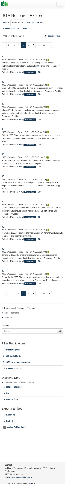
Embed (9, 421)
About (25, 28)
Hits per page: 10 (14, 387)
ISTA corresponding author (18, 362)
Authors (30, 22)
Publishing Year (13, 350)
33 (44, 45)
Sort (8, 393)
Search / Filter (54, 36)
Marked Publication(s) (15, 427)
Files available (30, 72)
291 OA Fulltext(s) (14, 356)
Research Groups (11, 28)
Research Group (13, 368)
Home (6, 22)
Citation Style (12, 399)
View (21, 72)
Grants (40, 22)
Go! (60, 331)
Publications (17, 22)
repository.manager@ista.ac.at (18, 477)
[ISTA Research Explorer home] (4, 4)
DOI (39, 72)
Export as (10, 415)
